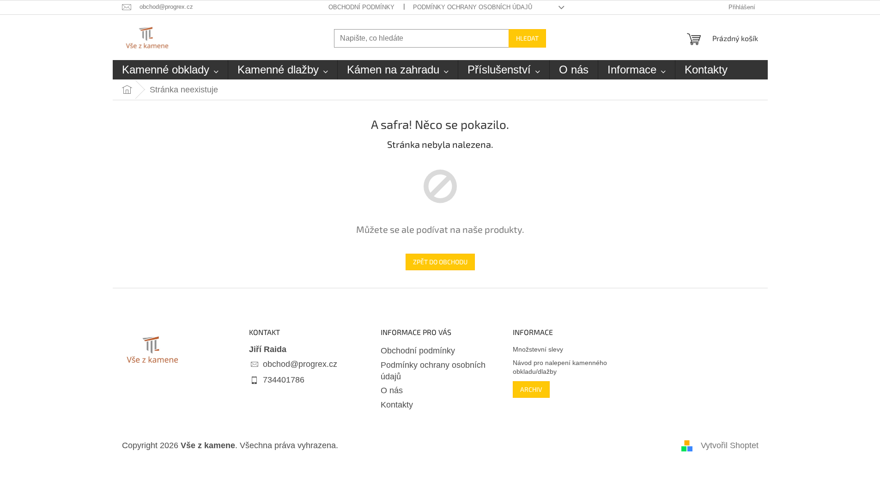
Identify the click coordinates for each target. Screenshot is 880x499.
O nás (392, 390)
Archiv (531, 389)
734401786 (283, 379)
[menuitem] (170, 69)
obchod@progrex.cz (300, 364)
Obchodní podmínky (361, 7)
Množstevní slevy (538, 349)
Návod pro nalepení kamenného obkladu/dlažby (560, 367)
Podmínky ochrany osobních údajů (472, 7)
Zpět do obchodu (440, 262)
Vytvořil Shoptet (730, 445)
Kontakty (397, 404)
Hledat (527, 38)
